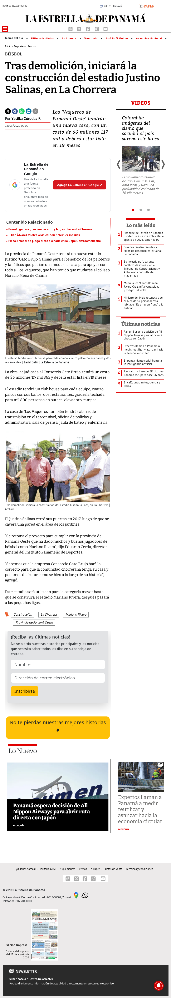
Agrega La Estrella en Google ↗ (79, 185)
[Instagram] (97, 28)
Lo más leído (140, 225)
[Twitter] (8, 111)
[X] (79, 28)
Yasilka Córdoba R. (26, 118)
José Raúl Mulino (117, 38)
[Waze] (85, 895)
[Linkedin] (28, 111)
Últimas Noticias (42, 38)
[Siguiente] (163, 164)
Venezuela (90, 38)
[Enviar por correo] (35, 111)
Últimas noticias (140, 324)
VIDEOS (141, 103)
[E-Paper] (146, 6)
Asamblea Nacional (149, 38)
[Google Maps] (76, 895)
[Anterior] (119, 164)
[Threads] (71, 28)
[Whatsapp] (22, 111)
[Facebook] (88, 28)
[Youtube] (105, 28)
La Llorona (69, 38)
